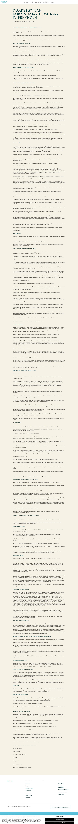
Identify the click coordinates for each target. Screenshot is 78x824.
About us (26, 2)
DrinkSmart (16, 806)
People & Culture (38, 2)
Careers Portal (29, 795)
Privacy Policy (61, 783)
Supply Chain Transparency (61, 786)
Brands (31, 2)
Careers (52, 2)
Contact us (28, 797)
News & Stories (29, 793)
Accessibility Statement (63, 789)
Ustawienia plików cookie (59, 816)
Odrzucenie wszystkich (60, 819)
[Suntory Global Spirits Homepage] (4, 2)
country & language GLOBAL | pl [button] (61, 807)
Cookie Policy (61, 794)
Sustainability (46, 2)
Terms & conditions (62, 792)
